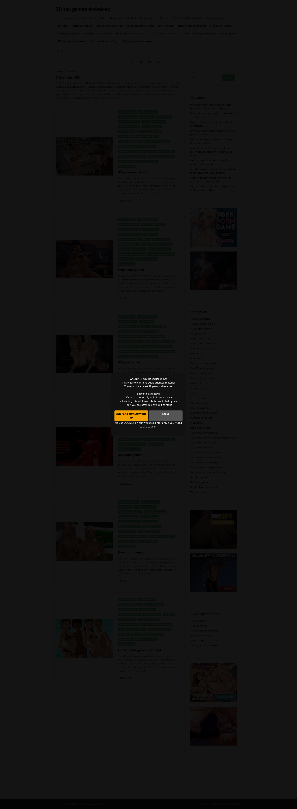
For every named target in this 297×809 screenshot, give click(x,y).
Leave (165, 414)
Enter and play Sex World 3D (131, 415)
